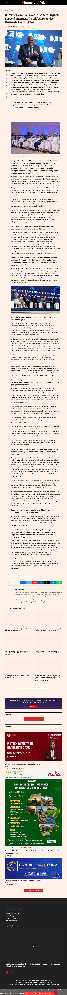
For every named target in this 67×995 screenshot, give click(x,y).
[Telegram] (6, 93)
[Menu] (7, 2)
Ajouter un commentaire (33, 687)
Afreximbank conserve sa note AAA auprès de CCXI (17, 676)
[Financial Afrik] (33, 2)
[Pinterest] (6, 85)
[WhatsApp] (6, 97)
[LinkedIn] (6, 82)
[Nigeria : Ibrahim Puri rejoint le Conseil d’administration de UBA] (18, 619)
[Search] (60, 2)
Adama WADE (13, 26)
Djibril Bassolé (18, 576)
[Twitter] (6, 78)
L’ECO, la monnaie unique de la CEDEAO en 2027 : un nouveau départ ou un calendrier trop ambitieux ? (33, 965)
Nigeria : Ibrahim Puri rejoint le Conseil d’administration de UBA (18, 629)
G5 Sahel (26, 576)
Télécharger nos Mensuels (33, 719)
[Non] (55, 992)
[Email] (6, 89)
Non (31, 993)
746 (19, 972)
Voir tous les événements (33, 890)
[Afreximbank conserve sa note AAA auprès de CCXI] (18, 665)
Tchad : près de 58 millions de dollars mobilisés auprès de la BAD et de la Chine (48, 652)
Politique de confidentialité (43, 993)
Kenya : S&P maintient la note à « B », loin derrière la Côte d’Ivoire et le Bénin (48, 629)
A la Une (29, 26)
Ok (26, 993)
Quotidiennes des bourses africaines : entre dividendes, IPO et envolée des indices (17, 653)
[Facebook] (6, 74)
